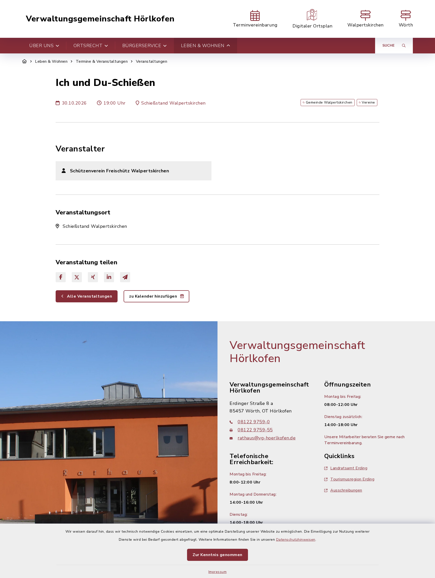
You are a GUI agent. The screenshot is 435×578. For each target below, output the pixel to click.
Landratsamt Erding (348, 468)
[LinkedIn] (109, 277)
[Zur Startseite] (24, 61)
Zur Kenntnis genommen (217, 555)
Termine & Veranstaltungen (102, 61)
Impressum (217, 571)
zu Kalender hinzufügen (153, 296)
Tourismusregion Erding (352, 479)
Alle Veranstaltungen (89, 296)
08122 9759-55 (255, 430)
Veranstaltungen (151, 61)
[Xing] (93, 277)
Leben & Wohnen (51, 61)
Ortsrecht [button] (88, 46)
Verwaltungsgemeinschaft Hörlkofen (100, 19)
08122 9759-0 (254, 422)
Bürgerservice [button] (141, 46)
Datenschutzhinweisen (295, 539)
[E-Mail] (125, 277)
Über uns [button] (41, 46)
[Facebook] (61, 277)
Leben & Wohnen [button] (203, 46)
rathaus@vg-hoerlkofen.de (267, 438)
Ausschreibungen (346, 490)
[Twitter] (77, 277)
